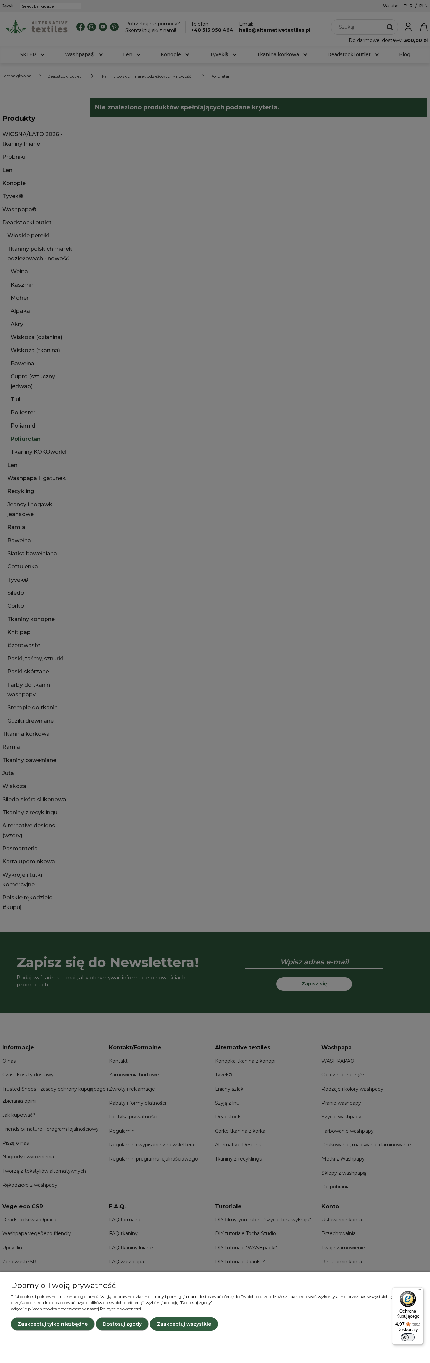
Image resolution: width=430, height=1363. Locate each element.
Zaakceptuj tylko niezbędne (53, 1324)
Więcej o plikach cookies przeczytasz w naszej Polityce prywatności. (76, 1308)
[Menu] (419, 1291)
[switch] (408, 1337)
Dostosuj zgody (122, 1324)
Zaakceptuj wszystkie (184, 1324)
